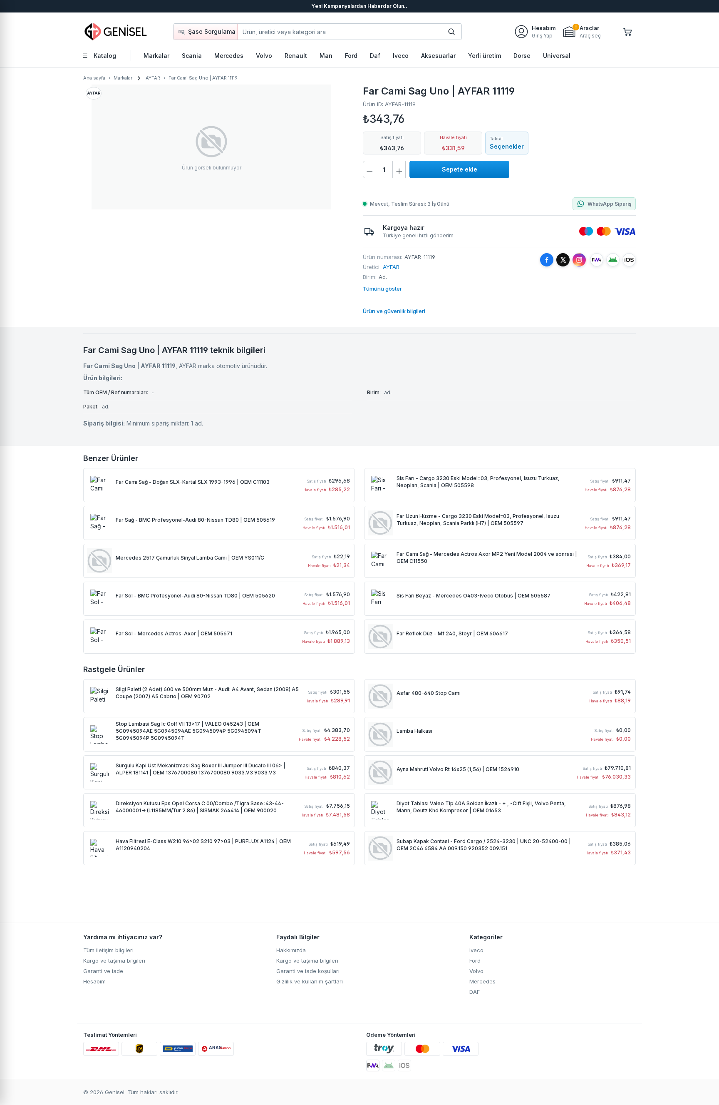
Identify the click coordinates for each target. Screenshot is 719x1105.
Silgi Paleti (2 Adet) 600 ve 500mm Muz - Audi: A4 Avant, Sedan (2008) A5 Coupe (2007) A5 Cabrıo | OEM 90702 (207, 692)
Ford (475, 960)
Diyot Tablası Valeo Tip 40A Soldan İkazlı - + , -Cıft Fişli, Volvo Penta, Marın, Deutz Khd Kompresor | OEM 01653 (481, 807)
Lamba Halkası (414, 731)
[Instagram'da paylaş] (579, 259)
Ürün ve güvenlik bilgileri (394, 311)
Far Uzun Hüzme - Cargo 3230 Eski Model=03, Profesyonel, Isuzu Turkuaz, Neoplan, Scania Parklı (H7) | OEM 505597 (478, 519)
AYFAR (391, 267)
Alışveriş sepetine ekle (459, 169)
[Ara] (451, 32)
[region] (211, 147)
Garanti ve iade (103, 971)
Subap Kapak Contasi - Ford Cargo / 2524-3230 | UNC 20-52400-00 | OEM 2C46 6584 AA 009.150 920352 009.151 (484, 844)
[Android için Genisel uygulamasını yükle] (613, 259)
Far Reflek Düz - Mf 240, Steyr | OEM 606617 (452, 633)
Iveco (476, 950)
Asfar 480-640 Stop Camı (429, 693)
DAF (474, 991)
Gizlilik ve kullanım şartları (309, 981)
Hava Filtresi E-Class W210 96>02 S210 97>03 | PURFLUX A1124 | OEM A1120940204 (203, 844)
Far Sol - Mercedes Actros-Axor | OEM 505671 (174, 633)
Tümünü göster (382, 288)
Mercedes (482, 981)
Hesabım (94, 981)
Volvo (476, 971)
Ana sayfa (94, 78)
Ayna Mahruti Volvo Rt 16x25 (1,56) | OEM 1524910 (458, 769)
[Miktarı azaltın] (369, 169)
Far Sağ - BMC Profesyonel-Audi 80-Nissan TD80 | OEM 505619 (195, 520)
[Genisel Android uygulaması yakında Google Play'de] (388, 1065)
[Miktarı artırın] (399, 169)
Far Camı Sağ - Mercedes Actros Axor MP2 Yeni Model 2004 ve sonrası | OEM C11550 (487, 557)
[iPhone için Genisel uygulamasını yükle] (629, 259)
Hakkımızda (291, 950)
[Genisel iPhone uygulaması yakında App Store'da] (404, 1065)
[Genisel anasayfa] (116, 31)
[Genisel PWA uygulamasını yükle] (596, 259)
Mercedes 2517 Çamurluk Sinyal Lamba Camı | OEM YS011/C (190, 558)
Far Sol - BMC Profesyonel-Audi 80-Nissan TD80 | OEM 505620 (195, 595)
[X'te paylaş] (563, 259)
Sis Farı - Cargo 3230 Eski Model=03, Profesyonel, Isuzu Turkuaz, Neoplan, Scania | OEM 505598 (478, 481)
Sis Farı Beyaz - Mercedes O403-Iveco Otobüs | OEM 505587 (473, 595)
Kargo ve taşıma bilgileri (114, 960)
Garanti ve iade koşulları (308, 971)
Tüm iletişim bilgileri (108, 950)
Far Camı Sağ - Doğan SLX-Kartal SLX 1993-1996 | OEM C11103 (193, 482)
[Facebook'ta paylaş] (546, 259)
